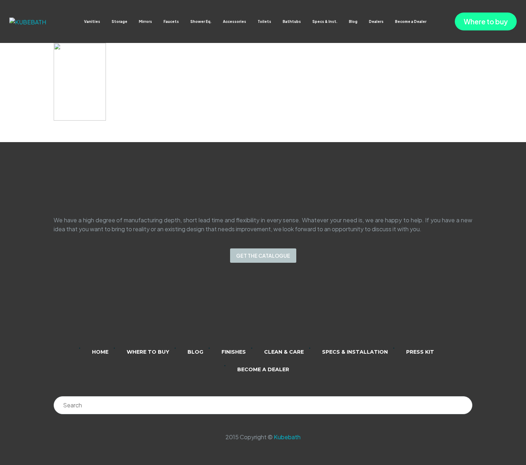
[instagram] (253, 310)
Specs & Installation (355, 352)
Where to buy (486, 21)
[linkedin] (235, 310)
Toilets (264, 21)
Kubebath (287, 437)
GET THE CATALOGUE (263, 255)
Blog (353, 21)
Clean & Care (284, 352)
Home (100, 352)
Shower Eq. (200, 21)
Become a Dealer (411, 21)
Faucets (171, 21)
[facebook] (272, 310)
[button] (433, 21)
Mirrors (145, 21)
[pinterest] (291, 310)
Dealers (376, 21)
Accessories (234, 21)
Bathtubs (292, 21)
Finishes (233, 352)
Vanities (92, 21)
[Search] (463, 405)
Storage (119, 21)
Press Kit (420, 352)
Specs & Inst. (324, 21)
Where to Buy (148, 352)
